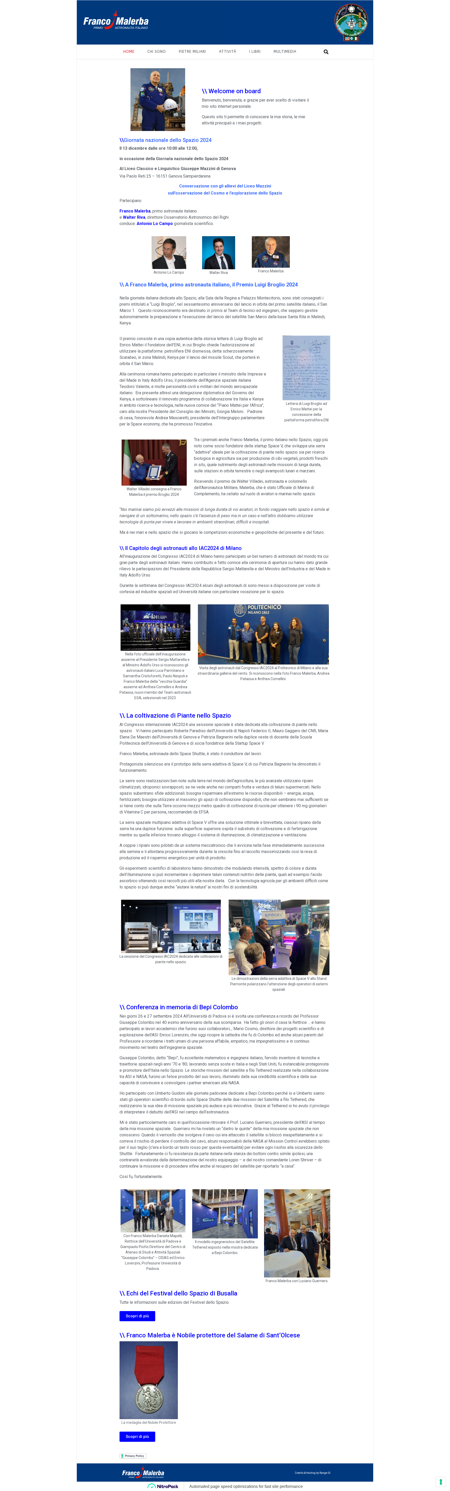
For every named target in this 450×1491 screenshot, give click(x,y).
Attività (227, 51)
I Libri (255, 51)
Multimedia (285, 51)
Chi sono (156, 51)
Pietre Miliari (192, 51)
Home (128, 51)
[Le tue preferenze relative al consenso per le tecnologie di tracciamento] (441, 1482)
